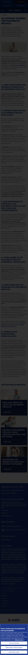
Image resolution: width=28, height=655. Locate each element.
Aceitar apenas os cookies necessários (14, 647)
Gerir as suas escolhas (14, 643)
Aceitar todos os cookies (14, 652)
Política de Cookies (19, 640)
